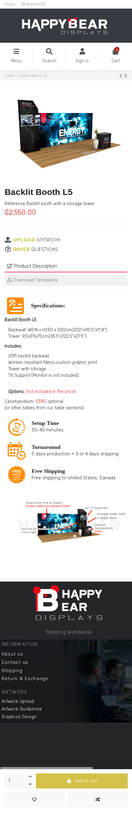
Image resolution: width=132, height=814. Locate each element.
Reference (15, 203)
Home (10, 4)
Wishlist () (35, 4)
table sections (69, 408)
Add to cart (86, 781)
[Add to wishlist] (34, 799)
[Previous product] (121, 76)
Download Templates (35, 280)
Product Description (35, 266)
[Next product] (125, 76)
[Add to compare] (97, 799)
